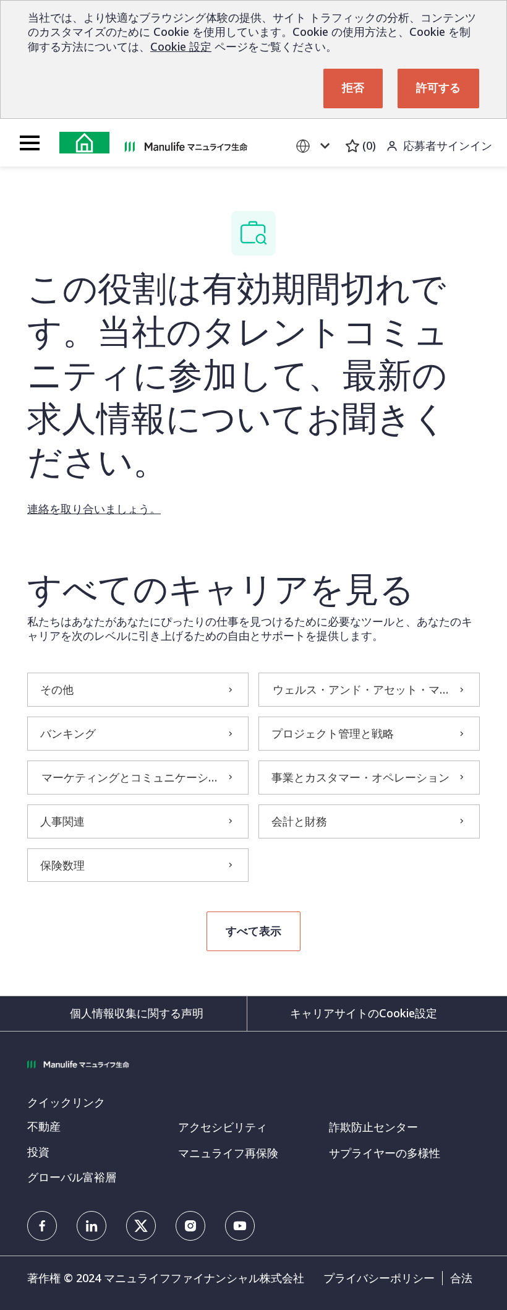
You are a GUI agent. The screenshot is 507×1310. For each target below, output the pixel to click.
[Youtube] (240, 1226)
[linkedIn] (91, 1226)
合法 (461, 1278)
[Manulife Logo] (84, 142)
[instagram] (190, 1226)
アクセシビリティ (222, 1126)
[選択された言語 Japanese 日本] (315, 146)
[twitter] (141, 1226)
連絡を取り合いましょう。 (94, 508)
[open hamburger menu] (30, 143)
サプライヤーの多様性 (384, 1152)
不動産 (44, 1126)
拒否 (353, 88)
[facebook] (42, 1226)
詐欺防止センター (373, 1126)
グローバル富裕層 (71, 1177)
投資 (38, 1151)
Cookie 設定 (180, 46)
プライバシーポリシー (379, 1278)
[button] (253, 931)
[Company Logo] (186, 145)
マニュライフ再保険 (228, 1152)
